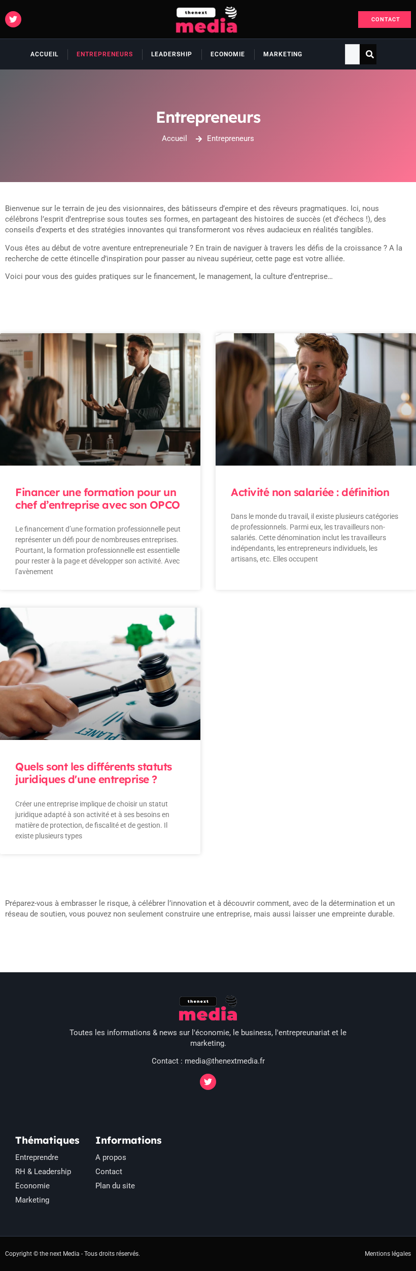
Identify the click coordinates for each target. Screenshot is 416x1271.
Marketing (282, 54)
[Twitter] (13, 19)
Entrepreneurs (105, 54)
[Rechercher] (370, 54)
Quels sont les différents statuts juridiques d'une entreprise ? (93, 773)
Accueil (44, 54)
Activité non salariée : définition (310, 492)
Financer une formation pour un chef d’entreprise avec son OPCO (97, 498)
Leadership (171, 54)
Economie (228, 54)
